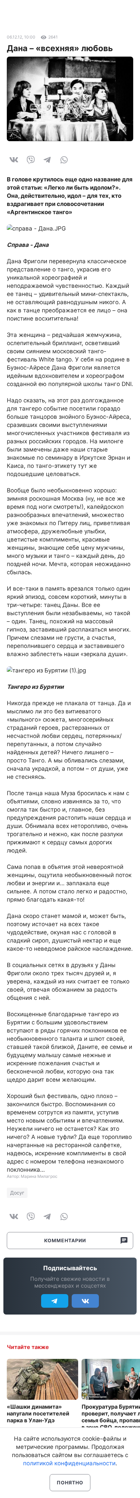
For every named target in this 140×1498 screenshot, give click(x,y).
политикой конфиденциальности (69, 1463)
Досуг (17, 1193)
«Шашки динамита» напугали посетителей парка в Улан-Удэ (38, 1413)
